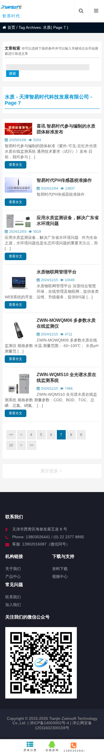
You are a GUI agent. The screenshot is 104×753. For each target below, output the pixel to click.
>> (32, 445)
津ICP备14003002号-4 (49, 723)
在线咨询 (52, 750)
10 (11, 445)
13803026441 (74, 750)
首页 (11, 27)
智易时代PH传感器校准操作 (64, 180)
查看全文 (15, 165)
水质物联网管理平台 (57, 272)
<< (11, 435)
